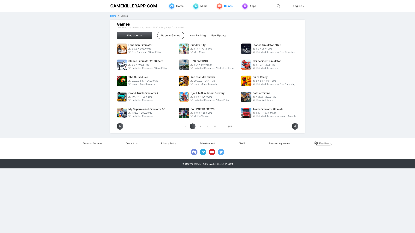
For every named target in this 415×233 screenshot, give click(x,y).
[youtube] (212, 152)
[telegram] (203, 152)
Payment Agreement (280, 143)
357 (230, 126)
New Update (218, 35)
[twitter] (221, 152)
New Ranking (198, 35)
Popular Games (170, 35)
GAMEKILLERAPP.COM (133, 5)
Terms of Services (92, 143)
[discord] (194, 152)
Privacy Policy (168, 143)
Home (113, 15)
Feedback (325, 143)
